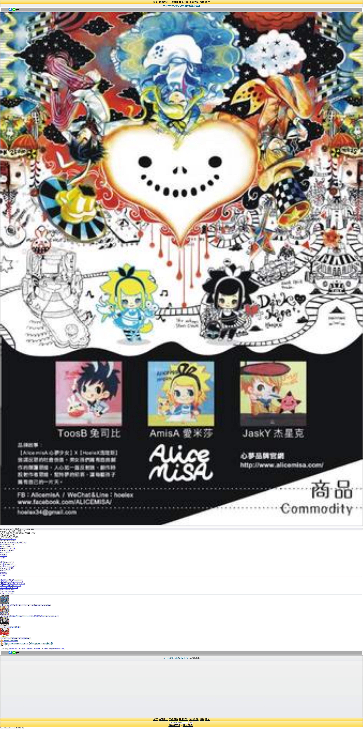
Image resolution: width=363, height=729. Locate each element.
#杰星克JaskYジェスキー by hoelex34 (12, 584)
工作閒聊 (173, 2)
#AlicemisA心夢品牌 (7, 550)
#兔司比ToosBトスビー (8, 546)
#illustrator (3, 556)
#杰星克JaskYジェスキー (8, 548)
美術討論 (194, 2)
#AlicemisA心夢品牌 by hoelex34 (10, 586)
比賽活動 (183, 2)
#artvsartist (3, 554)
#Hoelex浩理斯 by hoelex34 (9, 588)
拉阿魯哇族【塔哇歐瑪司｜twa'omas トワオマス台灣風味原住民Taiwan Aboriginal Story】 (29, 616)
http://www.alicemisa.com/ (8, 539)
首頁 (155, 2)
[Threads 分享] (17, 9)
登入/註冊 (188, 725)
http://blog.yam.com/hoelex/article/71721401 (13, 542)
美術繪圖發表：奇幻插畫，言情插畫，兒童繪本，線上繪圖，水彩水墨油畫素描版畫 (36, 649)
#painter (2, 557)
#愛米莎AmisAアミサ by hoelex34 (11, 580)
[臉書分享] (10, 9)
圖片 (207, 2)
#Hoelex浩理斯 (5, 552)
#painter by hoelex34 (6, 593)
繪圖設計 (163, 2)
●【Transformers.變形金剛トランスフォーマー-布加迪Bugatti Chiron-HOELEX (25, 605)
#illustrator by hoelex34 (7, 591)
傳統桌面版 (174, 725)
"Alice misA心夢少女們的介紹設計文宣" (175, 658)
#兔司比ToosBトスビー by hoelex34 (11, 582)
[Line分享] (14, 9)
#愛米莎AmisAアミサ (7, 544)
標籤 (202, 2)
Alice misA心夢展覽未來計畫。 (10, 627)
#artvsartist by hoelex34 (7, 590)
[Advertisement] (181, 689)
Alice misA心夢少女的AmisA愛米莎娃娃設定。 (15, 638)
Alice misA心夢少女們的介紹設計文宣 (181, 5)
